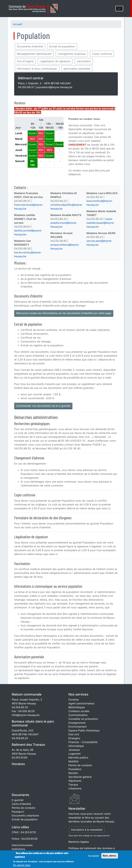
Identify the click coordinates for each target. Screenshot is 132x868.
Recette (73, 773)
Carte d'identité (21, 804)
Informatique (76, 746)
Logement (74, 753)
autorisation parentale (76, 68)
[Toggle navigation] (119, 8)
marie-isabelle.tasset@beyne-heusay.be (100, 222)
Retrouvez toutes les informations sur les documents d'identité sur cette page (63, 313)
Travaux (73, 784)
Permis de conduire (80, 765)
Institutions (18, 849)
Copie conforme (102, 53)
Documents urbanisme (25, 815)
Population (74, 769)
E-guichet (18, 800)
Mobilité (73, 761)
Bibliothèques (76, 707)
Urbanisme (74, 788)
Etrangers (74, 738)
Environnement (77, 726)
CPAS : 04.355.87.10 (24, 832)
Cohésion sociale (78, 711)
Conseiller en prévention (83, 718)
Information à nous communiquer (37, 68)
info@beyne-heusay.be (25, 715)
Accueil (17, 24)
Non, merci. (110, 855)
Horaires (18, 764)
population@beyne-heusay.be (54, 87)
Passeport (18, 811)
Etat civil (73, 734)
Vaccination (84, 61)
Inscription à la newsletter (87, 829)
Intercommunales (22, 845)
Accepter (93, 855)
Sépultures (74, 780)
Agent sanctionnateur (81, 703)
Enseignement (76, 722)
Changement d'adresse (72, 53)
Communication (78, 715)
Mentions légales (78, 841)
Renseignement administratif (34, 53)
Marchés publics (78, 757)
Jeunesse (74, 749)
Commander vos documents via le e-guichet (43, 405)
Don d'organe (25, 61)
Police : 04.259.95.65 (25, 838)
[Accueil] (34, 8)
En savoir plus (21, 865)
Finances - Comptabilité (83, 742)
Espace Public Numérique (83, 730)
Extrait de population (62, 46)
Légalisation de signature (55, 61)
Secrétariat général (80, 776)
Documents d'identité (30, 46)
